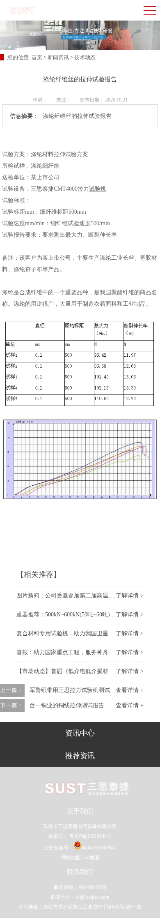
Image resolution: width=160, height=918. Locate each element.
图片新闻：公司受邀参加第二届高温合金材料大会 (79, 596)
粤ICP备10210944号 (90, 836)
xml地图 (90, 857)
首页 (37, 57)
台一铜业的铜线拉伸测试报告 (67, 705)
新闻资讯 (58, 57)
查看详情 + (130, 690)
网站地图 (71, 857)
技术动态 (85, 57)
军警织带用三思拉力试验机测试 (70, 690)
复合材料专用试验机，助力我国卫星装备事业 (73, 633)
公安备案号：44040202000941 (80, 848)
